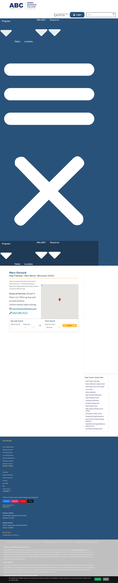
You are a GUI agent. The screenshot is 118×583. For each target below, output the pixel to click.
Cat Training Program (8, 455)
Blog (4, 486)
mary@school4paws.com (24, 308)
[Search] (113, 14)
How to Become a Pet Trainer (95, 387)
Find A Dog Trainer (92, 406)
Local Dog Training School (94, 429)
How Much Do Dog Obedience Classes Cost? (95, 425)
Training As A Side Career (94, 414)
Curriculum (89, 389)
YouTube (23, 501)
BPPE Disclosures (50, 542)
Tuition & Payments (7, 477)
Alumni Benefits (91, 392)
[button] (49, 142)
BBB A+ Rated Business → (9, 505)
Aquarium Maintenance (8, 458)
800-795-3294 (7, 532)
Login (78, 14)
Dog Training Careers (92, 398)
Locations (28, 41)
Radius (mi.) (26, 324)
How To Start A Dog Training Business (95, 420)
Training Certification (92, 400)
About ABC (5, 483)
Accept (98, 579)
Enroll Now (5, 472)
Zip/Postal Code (15, 324)
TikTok (30, 501)
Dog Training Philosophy (93, 395)
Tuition (17, 41)
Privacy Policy (62, 542)
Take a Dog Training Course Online (94, 410)
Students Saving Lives (93, 403)
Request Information (8, 475)
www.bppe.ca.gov (78, 550)
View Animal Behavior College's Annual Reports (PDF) (20, 575)
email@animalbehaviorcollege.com (11, 535)
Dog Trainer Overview (93, 381)
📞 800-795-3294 (59, 15)
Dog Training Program (8, 447)
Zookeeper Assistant (8, 461)
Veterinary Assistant (8, 449)
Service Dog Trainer (8, 463)
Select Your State (50, 324)
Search (69, 325)
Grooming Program (7, 452)
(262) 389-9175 (20, 312)
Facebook (6, 501)
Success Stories (6, 489)
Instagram (14, 501)
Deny (105, 579)
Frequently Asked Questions (95, 416)
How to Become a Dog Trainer (95, 384)
